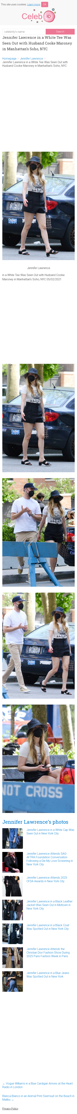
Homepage (9, 58)
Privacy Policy (10, 1108)
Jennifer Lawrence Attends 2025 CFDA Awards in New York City (47, 879)
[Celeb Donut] (38, 9)
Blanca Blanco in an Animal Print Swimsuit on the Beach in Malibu (38, 1097)
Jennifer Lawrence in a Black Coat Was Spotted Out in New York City (48, 927)
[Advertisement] (38, 109)
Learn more (33, 4)
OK (44, 4)
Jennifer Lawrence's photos (35, 822)
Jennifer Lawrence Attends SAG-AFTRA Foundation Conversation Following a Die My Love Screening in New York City (50, 859)
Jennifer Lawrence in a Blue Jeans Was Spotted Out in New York (48, 974)
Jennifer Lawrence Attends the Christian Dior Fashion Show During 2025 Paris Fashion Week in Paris (48, 952)
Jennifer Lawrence (31, 58)
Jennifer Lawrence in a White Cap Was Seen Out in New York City (50, 831)
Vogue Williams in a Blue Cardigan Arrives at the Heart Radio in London (37, 1085)
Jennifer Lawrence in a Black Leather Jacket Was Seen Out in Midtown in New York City (50, 905)
